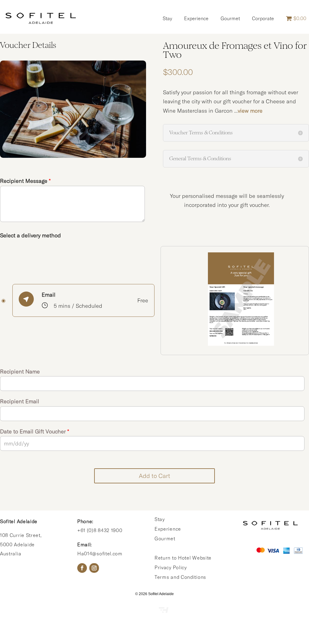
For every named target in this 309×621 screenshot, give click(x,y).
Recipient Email (19, 401)
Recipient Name (20, 371)
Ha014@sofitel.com (100, 554)
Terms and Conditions (180, 577)
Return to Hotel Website (183, 558)
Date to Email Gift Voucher (34, 431)
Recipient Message (25, 180)
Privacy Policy (170, 567)
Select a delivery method (30, 235)
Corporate (263, 18)
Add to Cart (154, 475)
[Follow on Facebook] (82, 568)
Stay (167, 18)
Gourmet (230, 18)
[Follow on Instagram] (94, 568)
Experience (196, 18)
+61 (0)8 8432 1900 (100, 530)
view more (250, 110)
